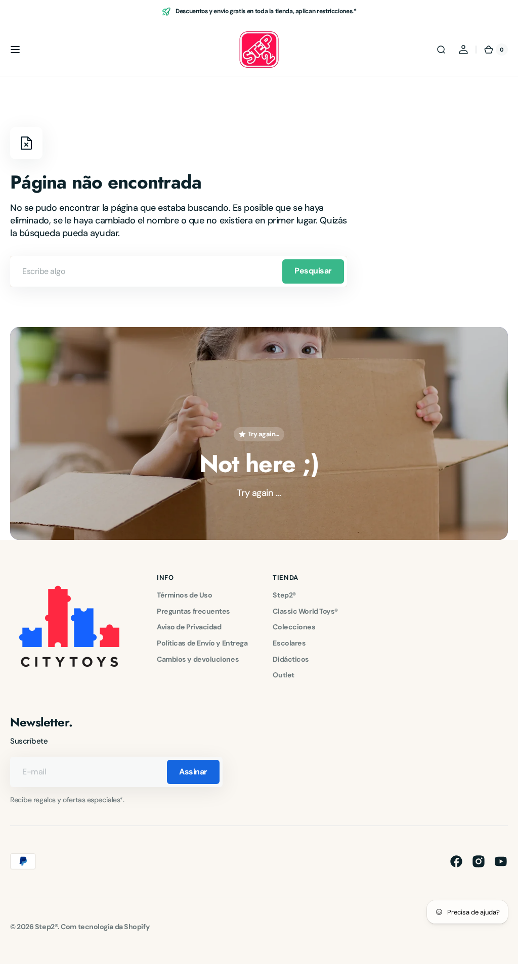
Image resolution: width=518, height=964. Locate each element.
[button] (15, 49)
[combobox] (178, 271)
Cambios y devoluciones (198, 659)
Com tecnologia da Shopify (105, 926)
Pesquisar (313, 270)
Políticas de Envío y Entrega (202, 643)
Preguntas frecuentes (193, 611)
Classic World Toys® (305, 611)
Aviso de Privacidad (189, 626)
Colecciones (294, 626)
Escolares (289, 643)
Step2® (284, 595)
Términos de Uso (184, 595)
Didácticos (291, 659)
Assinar (193, 771)
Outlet (283, 674)
